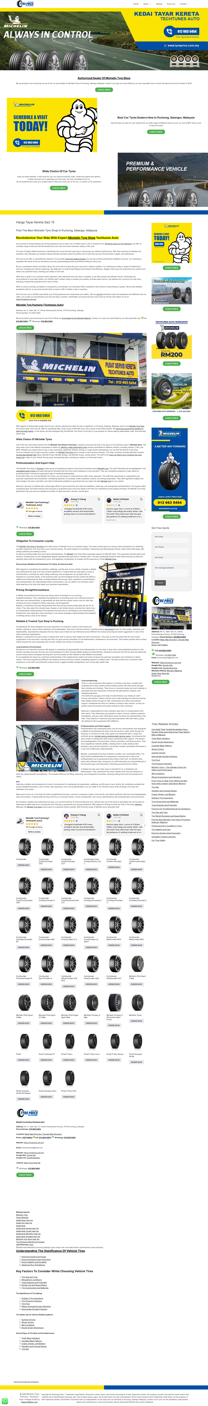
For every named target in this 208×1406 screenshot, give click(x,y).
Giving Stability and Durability (34, 1262)
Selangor (138, 804)
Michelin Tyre (22, 1215)
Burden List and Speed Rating (34, 1285)
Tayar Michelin (22, 1217)
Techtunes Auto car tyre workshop (118, 244)
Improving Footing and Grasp (34, 1257)
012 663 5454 (22, 321)
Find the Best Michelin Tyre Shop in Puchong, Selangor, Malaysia (56, 230)
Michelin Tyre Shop (81, 238)
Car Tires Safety (158, 840)
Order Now (23, 865)
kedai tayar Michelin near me (28, 1234)
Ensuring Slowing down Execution (36, 1259)
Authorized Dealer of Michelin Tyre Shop (104, 78)
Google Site (31, 1155)
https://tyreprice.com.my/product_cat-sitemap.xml (36, 1370)
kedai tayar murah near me (27, 1231)
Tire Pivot (26, 1304)
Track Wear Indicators (31, 1338)
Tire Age (25, 1349)
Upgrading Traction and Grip (164, 837)
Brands (159, 4)
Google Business (33, 1158)
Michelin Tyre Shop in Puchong (32, 546)
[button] (145, 509)
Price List (171, 4)
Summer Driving (28, 1320)
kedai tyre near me (24, 1223)
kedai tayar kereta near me (27, 1228)
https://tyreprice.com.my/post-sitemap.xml (33, 1354)
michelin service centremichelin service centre (112, 736)
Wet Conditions (28, 1325)
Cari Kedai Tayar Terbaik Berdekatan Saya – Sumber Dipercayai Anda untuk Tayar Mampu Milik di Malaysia (171, 732)
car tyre (99, 294)
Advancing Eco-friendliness (33, 1265)
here (31, 1244)
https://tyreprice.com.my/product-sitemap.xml (34, 1362)
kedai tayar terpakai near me (28, 1236)
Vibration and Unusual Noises (34, 1346)
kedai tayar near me (24, 1220)
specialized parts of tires (26, 471)
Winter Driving (28, 1322)
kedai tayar (20, 1226)
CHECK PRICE (104, 90)
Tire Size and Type (30, 1277)
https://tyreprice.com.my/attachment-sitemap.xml (35, 1359)
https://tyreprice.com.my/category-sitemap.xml (35, 1365)
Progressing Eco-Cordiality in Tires (167, 826)
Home (136, 4)
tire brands (109, 629)
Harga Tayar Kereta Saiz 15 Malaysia (26, 1382)
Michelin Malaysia (174, 671)
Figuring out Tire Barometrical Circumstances (171, 809)
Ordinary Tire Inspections (32, 1298)
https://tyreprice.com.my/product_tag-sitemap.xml (36, 1372)
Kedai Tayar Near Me (32, 1163)
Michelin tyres (103, 468)
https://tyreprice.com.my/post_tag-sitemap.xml (34, 1367)
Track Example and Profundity (34, 1282)
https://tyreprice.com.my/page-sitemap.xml (33, 1357)
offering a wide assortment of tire (74, 447)
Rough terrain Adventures (33, 1328)
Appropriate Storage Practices (34, 1309)
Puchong (40, 468)
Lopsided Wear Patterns (32, 1341)
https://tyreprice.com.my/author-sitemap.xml (33, 1375)
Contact (183, 4)
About (145, 4)
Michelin (70, 554)
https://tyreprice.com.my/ (26, 299)
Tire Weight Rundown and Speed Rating (168, 816)
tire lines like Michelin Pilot (26, 455)
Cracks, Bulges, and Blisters (33, 1343)
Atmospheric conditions (32, 1280)
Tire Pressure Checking (32, 1301)
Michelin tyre (106, 481)
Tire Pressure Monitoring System (30, 1242)
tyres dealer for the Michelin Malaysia (76, 318)
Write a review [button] (34, 516)
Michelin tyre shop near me (27, 1239)
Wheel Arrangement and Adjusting (36, 1306)
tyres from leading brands (75, 259)
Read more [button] (111, 520)
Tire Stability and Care (161, 829)
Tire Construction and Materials (35, 1288)
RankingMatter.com (29, 1402)
